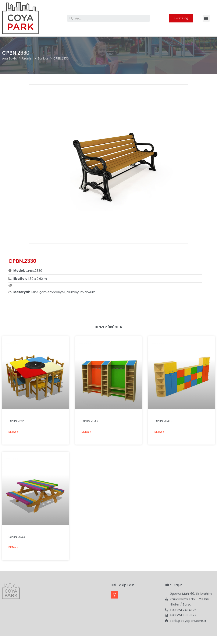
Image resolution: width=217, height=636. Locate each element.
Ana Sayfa (9, 58)
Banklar (43, 58)
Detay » (13, 431)
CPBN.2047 (90, 421)
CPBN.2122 (16, 421)
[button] (206, 18)
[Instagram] (114, 595)
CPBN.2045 (162, 421)
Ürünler (27, 58)
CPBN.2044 (16, 537)
